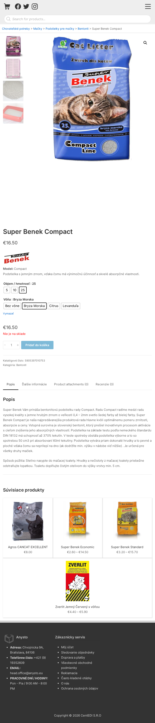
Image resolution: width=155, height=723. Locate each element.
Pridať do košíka (37, 345)
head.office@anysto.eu (26, 673)
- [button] (5, 345)
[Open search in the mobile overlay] (77, 19)
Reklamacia (69, 673)
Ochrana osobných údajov (79, 688)
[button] (145, 42)
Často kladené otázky (76, 678)
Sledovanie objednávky (77, 652)
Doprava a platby (73, 657)
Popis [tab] (11, 384)
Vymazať (8, 313)
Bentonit (21, 365)
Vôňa (7, 299)
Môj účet (67, 647)
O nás (65, 683)
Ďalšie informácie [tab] (34, 384)
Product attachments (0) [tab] (71, 384)
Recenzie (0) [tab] (105, 384)
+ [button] (18, 345)
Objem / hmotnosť (16, 284)
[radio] (7, 290)
